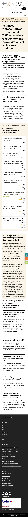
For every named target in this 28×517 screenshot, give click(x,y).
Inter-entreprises (6, 473)
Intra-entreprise (6, 476)
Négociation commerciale (8, 456)
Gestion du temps (6, 458)
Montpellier (5, 432)
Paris (3, 420)
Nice (3, 427)
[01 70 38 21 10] (17, 12)
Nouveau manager (6, 454)
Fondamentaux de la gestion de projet (11, 466)
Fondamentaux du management (10, 447)
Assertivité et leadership (8, 461)
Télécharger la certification (8, 509)
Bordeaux (4, 436)
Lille (3, 439)
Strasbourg (4, 434)
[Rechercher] (24, 8)
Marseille (4, 422)
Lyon (3, 425)
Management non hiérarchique (10, 463)
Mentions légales (12, 514)
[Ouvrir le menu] (25, 15)
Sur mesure (5, 478)
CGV (18, 514)
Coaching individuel (7, 480)
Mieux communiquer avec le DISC (10, 451)
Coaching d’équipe (6, 483)
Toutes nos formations (7, 485)
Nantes (4, 429)
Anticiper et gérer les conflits (9, 449)
